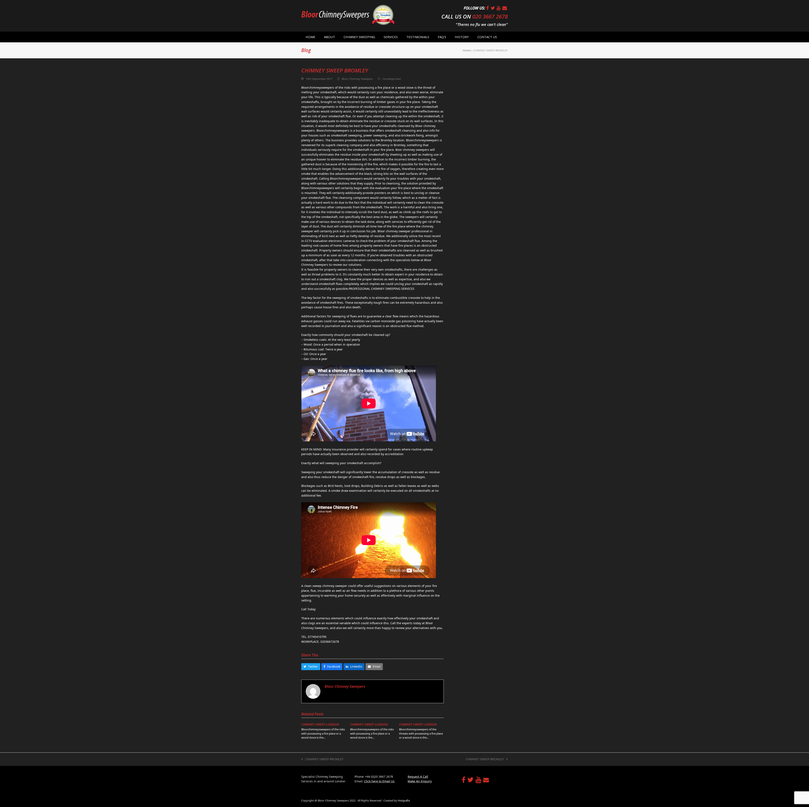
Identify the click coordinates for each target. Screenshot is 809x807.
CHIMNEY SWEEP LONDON (320, 724)
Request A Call (418, 777)
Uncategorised (391, 79)
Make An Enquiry (420, 781)
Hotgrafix (404, 800)
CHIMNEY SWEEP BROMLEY (322, 759)
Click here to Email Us (379, 781)
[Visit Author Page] (313, 691)
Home (466, 50)
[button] (310, 666)
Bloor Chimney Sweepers (357, 79)
